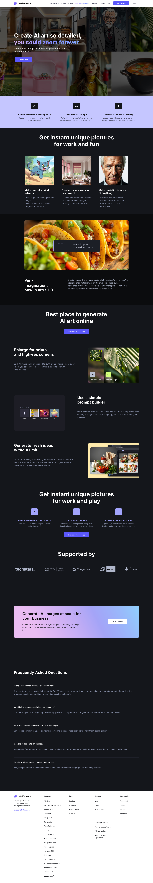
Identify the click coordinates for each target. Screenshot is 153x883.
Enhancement (49, 809)
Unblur (46, 830)
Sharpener (48, 818)
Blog (108, 3)
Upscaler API (49, 876)
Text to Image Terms (103, 827)
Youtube (123, 814)
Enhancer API (49, 872)
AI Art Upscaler (50, 838)
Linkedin (123, 805)
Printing (47, 801)
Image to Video (50, 843)
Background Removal (52, 805)
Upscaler (47, 814)
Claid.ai (72, 814)
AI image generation (82, 3)
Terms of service (101, 823)
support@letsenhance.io (24, 810)
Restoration (48, 822)
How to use (99, 809)
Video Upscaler (50, 847)
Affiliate (94, 3)
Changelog (73, 805)
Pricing (102, 3)
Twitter (123, 809)
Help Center (74, 809)
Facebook (124, 801)
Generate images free (76, 332)
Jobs (97, 805)
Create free (23, 60)
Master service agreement (100, 836)
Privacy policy (100, 831)
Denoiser (47, 855)
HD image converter (52, 863)
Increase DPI (49, 851)
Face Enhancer (50, 826)
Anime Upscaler (50, 868)
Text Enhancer (49, 859)
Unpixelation (49, 834)
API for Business (67, 3)
